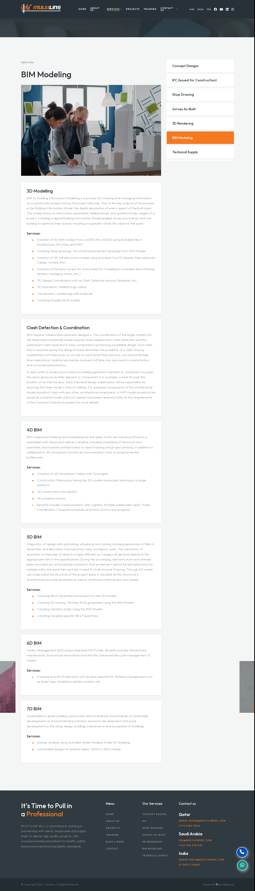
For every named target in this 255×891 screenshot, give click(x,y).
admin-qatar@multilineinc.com (202, 821)
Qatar (200, 9)
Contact (112, 849)
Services (113, 9)
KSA (209, 9)
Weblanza (228, 884)
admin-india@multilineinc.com (201, 860)
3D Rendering (152, 842)
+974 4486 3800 (189, 826)
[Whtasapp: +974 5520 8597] (242, 865)
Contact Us (167, 9)
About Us (95, 9)
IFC (144, 821)
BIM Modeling (152, 849)
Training (150, 9)
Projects (133, 9)
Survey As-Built (154, 835)
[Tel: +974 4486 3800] (242, 852)
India (192, 9)
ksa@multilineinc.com (195, 840)
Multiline (50, 884)
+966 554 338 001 (191, 845)
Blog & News (115, 842)
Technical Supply (155, 856)
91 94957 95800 (189, 865)
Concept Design (154, 814)
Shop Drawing (152, 828)
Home (82, 9)
